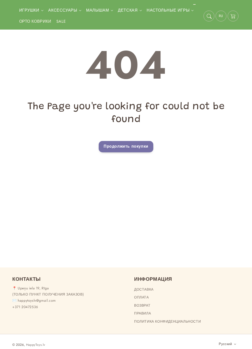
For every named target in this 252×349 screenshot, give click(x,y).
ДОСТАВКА (144, 289)
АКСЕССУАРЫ (62, 10)
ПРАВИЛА (142, 313)
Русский (225, 344)
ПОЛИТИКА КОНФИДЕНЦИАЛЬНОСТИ (167, 321)
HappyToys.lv (35, 344)
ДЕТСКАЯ (128, 10)
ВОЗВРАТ (142, 305)
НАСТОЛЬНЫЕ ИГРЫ (168, 10)
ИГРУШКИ (29, 10)
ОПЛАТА (141, 297)
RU (221, 15)
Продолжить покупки (126, 146)
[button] (209, 16)
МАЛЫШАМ (97, 10)
